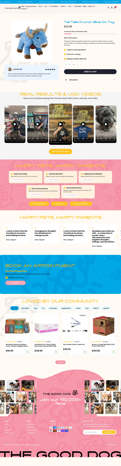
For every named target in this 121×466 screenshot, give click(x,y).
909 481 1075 (19, 278)
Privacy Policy (31, 427)
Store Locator (8, 433)
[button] (15, 124)
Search (6, 424)
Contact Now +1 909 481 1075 (25, 2)
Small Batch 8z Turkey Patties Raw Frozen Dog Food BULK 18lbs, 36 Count (46, 345)
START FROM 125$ (19, 180)
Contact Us (7, 430)
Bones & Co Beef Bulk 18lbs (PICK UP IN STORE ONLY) (103, 345)
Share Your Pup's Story (60, 151)
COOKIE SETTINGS (111, 445)
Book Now (15, 283)
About (6, 427)
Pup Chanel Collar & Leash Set (74, 344)
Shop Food (59, 204)
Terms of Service (32, 430)
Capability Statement (32, 445)
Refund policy (31, 424)
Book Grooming (39, 204)
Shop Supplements (81, 204)
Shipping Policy (31, 433)
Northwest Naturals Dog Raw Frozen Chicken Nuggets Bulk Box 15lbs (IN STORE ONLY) (17, 345)
